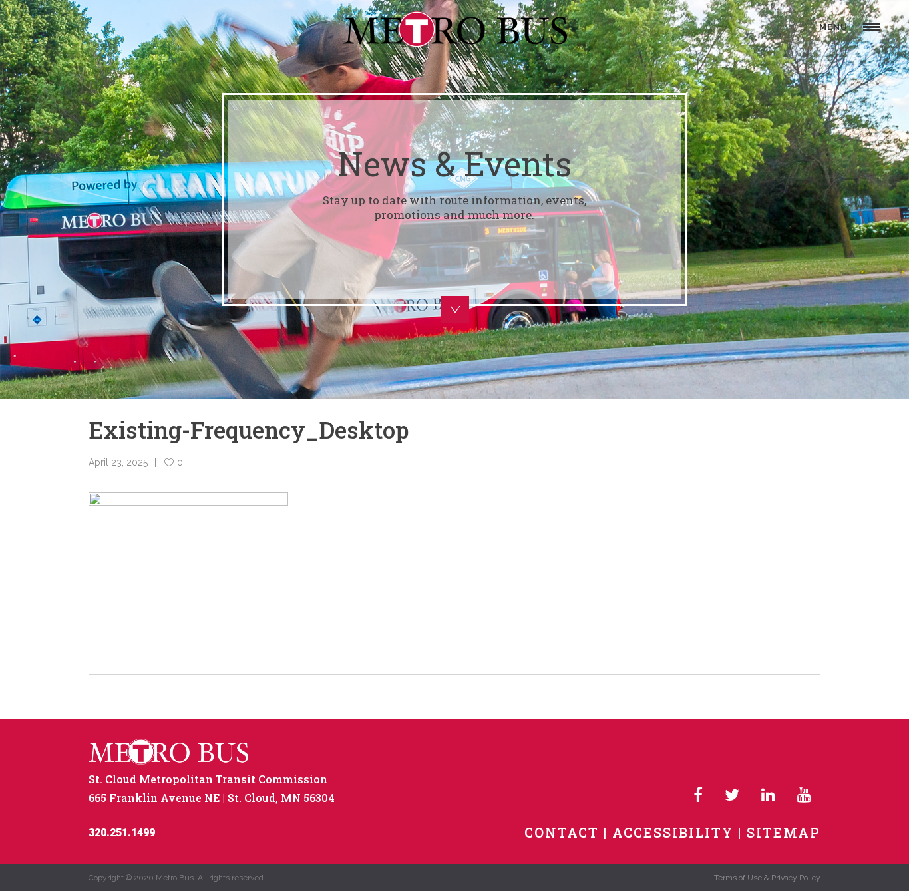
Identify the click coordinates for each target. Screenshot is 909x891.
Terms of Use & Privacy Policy (767, 877)
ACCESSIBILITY (672, 832)
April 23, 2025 (118, 462)
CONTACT (561, 832)
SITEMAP (783, 832)
